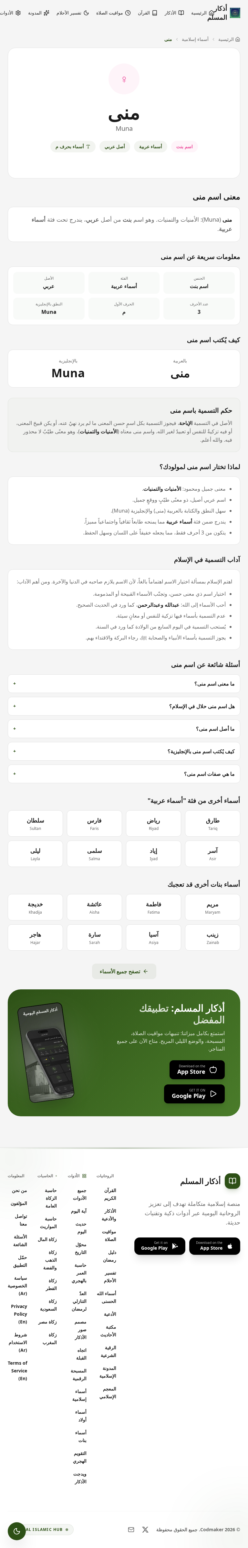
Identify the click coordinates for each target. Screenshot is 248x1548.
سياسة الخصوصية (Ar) (17, 1285)
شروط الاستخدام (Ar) (18, 1342)
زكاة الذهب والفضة (50, 1260)
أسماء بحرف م (70, 146)
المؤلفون (19, 1203)
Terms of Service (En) (17, 1370)
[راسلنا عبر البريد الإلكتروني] (131, 1529)
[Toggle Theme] (17, 1531)
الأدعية (110, 1314)
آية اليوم (79, 1211)
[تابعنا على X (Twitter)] (145, 1529)
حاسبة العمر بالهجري (79, 1273)
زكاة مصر (47, 1322)
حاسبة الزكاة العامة (51, 1198)
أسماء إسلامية (195, 39)
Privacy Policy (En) (19, 1314)
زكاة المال (47, 1239)
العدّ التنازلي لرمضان (79, 1301)
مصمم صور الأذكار (81, 1329)
